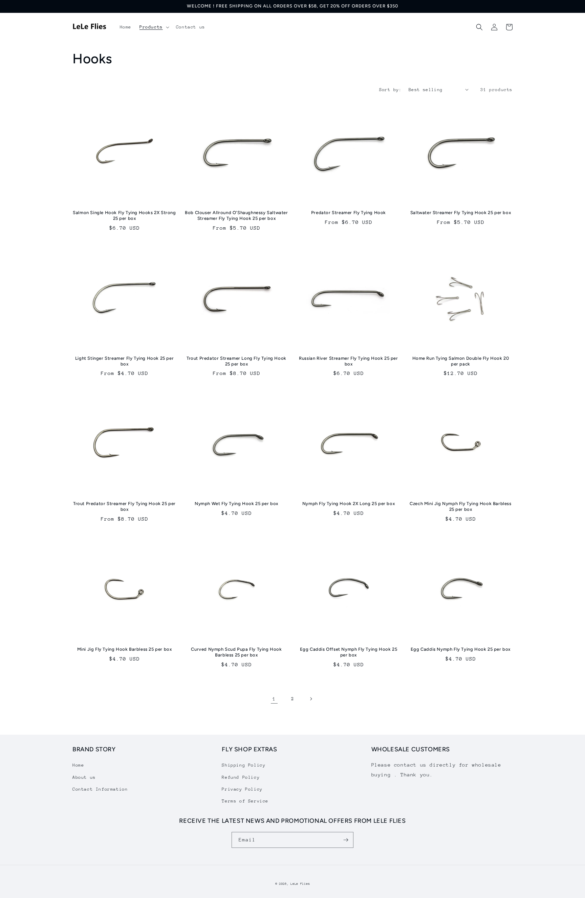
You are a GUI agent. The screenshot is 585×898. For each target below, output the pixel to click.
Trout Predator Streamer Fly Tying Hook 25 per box (124, 506)
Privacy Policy (242, 789)
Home (78, 765)
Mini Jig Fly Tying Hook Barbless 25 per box (124, 649)
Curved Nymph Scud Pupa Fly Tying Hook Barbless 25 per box (236, 652)
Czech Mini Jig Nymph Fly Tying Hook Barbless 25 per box (460, 506)
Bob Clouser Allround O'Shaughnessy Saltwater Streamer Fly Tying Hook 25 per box (236, 215)
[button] (153, 27)
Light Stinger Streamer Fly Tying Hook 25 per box (124, 361)
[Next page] (310, 698)
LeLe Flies (300, 883)
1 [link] (274, 699)
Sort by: (390, 89)
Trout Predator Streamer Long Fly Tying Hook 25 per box (236, 361)
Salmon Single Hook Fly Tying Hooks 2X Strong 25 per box (124, 215)
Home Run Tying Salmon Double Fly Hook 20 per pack (460, 361)
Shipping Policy (243, 765)
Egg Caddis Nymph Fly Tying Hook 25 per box (461, 649)
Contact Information (100, 789)
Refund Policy (241, 777)
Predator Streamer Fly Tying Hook (348, 212)
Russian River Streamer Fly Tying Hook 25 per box (348, 361)
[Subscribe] (345, 840)
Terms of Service (245, 800)
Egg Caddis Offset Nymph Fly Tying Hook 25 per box (348, 652)
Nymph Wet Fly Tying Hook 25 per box (236, 503)
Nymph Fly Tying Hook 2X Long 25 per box (348, 503)
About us (84, 777)
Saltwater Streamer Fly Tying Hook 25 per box (460, 212)
